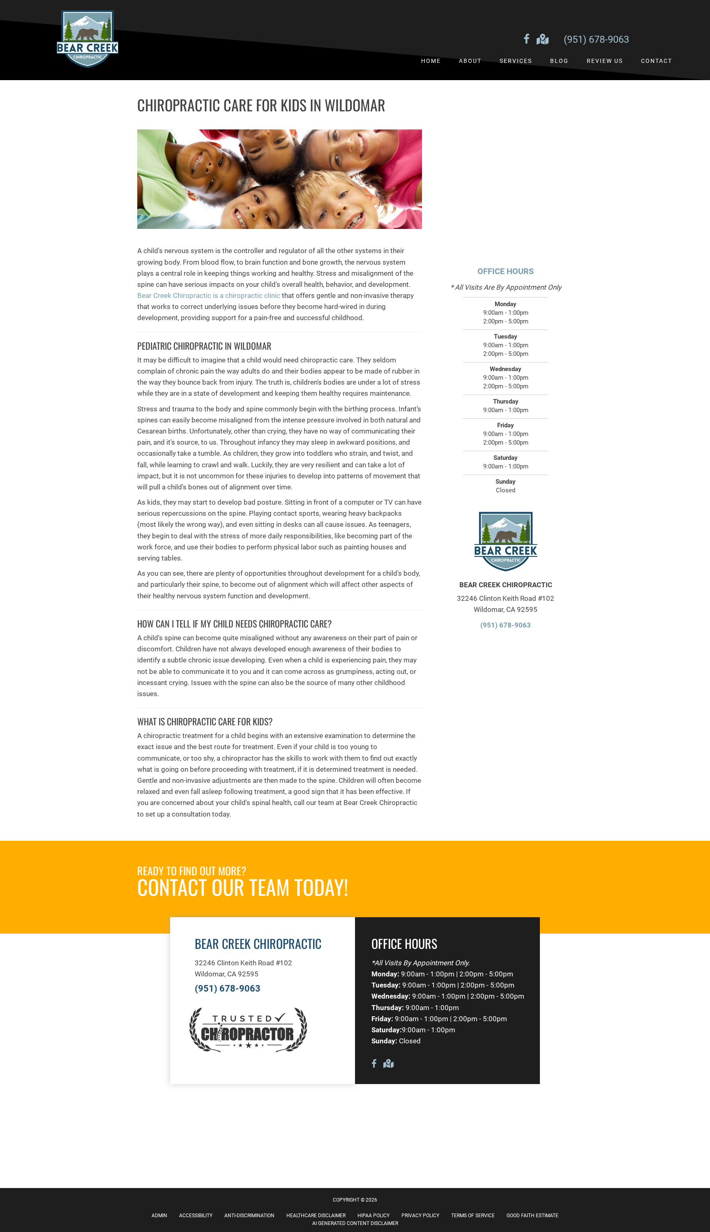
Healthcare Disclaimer (316, 1215)
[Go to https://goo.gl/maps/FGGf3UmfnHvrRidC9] (542, 40)
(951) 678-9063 (596, 39)
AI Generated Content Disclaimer (355, 1223)
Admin (159, 1215)
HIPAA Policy (373, 1215)
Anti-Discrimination (249, 1215)
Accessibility (195, 1215)
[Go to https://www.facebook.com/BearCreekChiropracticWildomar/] (526, 40)
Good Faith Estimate (532, 1215)
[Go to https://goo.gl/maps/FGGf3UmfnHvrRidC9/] (387, 1064)
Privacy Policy (420, 1215)
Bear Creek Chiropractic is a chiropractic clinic (208, 295)
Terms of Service (473, 1215)
